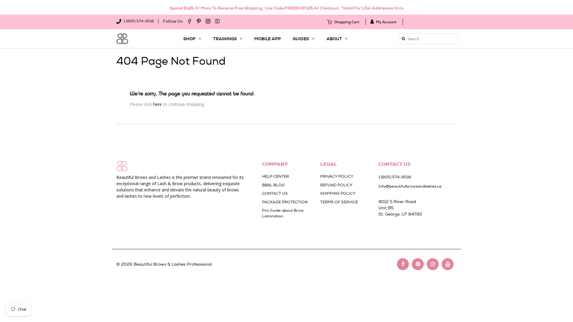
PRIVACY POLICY (336, 176)
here (157, 104)
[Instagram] (208, 21)
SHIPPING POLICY (337, 193)
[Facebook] (189, 21)
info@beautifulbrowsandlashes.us (409, 186)
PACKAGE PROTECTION (285, 202)
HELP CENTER (275, 176)
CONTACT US (275, 193)
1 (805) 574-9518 (138, 21)
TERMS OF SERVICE (339, 202)
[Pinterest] (198, 21)
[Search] (403, 39)
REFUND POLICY (336, 185)
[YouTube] (217, 21)
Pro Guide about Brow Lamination (283, 213)
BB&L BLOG (273, 185)
